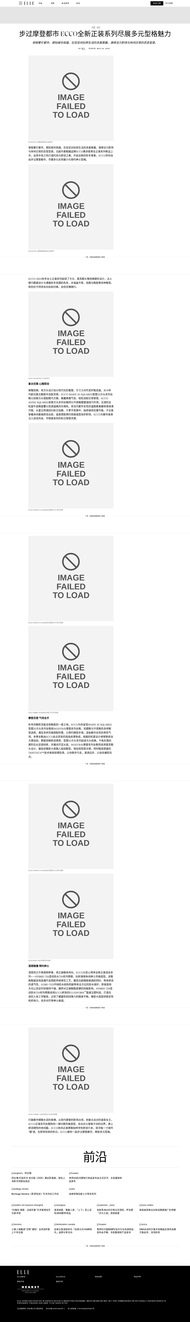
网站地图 (98, 1277)
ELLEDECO (61, 1277)
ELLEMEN (21, 1277)
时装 (40, 3)
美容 (78, 3)
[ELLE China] (29, 3)
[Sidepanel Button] (20, 3)
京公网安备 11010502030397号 (81, 1309)
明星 (53, 3)
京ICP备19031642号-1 (55, 1309)
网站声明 (137, 1277)
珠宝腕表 (65, 3)
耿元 (83, 49)
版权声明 (59, 1282)
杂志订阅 (157, 3)
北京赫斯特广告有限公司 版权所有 (30, 1309)
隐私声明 (20, 1282)
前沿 (95, 1158)
